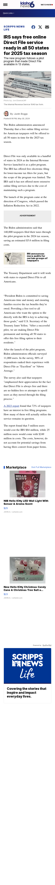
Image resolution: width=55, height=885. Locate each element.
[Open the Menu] (5, 4)
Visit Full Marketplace (41, 467)
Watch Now (46, 5)
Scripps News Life (14, 28)
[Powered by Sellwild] (46, 645)
